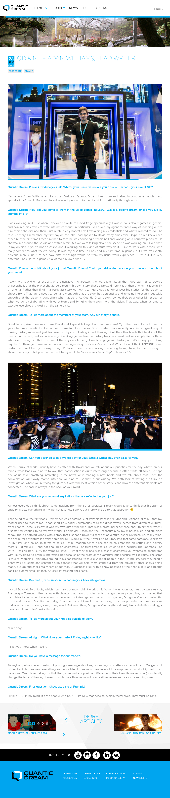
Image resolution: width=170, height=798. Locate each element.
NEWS (73, 8)
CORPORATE (15, 71)
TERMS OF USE (92, 773)
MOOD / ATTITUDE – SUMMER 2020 (27, 733)
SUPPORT (138, 773)
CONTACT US (70, 773)
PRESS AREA (70, 778)
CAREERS (100, 8)
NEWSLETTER (140, 778)
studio (56, 8)
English (157, 9)
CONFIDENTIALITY (116, 773)
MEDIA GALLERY (115, 778)
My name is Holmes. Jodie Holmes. (141, 733)
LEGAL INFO (90, 778)
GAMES (39, 8)
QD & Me (29, 71)
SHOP (85, 8)
